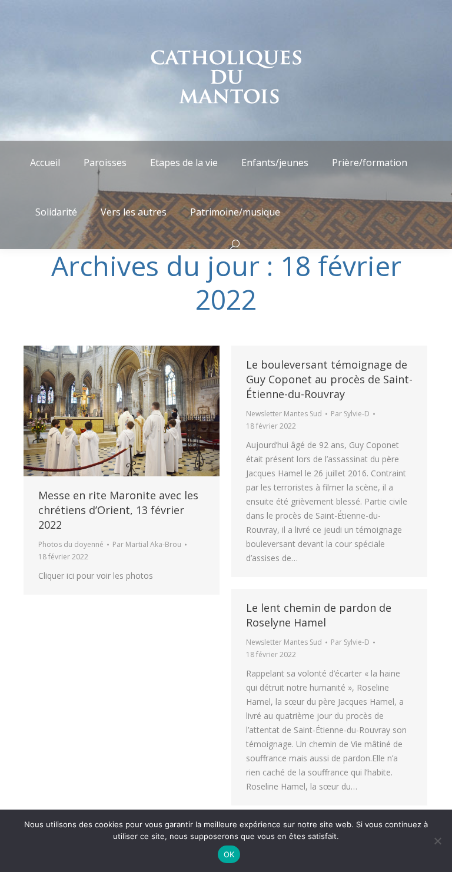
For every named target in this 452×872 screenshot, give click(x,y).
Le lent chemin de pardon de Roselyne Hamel (318, 615)
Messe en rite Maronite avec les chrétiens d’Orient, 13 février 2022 (118, 510)
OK (229, 854)
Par (146, 544)
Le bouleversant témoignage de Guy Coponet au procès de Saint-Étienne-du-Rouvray (329, 379)
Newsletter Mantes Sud (284, 414)
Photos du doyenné (71, 544)
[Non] (437, 841)
